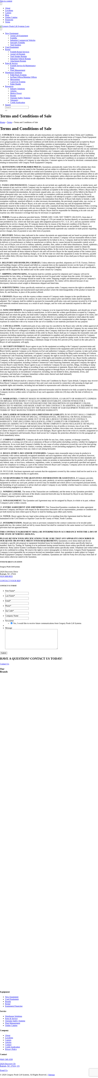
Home (2, 122)
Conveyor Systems (17, 82)
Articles (13, 91)
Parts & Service (11, 63)
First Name (10, 591)
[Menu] (1, 3)
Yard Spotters (15, 45)
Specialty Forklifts (17, 42)
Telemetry (14, 100)
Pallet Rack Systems (18, 75)
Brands (13, 95)
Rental (7, 49)
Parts (12, 68)
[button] (10, 581)
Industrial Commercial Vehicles (22, 40)
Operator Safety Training (20, 98)
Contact (8, 1045)
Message (8, 628)
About (7, 8)
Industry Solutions (17, 89)
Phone (8, 606)
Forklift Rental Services (19, 52)
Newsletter (9, 621)
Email (8, 601)
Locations (9, 10)
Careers (8, 13)
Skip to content (6, 1)
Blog (7, 15)
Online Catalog (11, 17)
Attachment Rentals (18, 61)
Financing (9, 20)
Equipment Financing (13, 1006)
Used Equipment (12, 47)
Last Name (10, 596)
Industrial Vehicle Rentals (20, 59)
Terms (7, 22)
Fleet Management (17, 70)
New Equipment (11, 33)
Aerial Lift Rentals (17, 54)
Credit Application (17, 102)
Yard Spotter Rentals (18, 56)
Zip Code (9, 611)
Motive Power (16, 93)
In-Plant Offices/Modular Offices (23, 77)
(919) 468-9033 (6, 576)
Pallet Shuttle (15, 84)
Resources (9, 86)
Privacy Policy (11, 1049)
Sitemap (51, 1075)
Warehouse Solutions (13, 72)
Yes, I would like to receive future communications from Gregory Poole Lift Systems (47, 623)
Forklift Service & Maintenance (23, 66)
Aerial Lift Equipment (19, 36)
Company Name (11, 616)
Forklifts (13, 38)
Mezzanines (15, 79)
